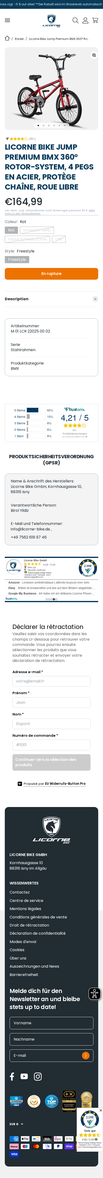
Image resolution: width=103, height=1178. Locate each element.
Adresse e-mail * (27, 672)
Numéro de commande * (35, 735)
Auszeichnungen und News (34, 966)
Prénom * (20, 693)
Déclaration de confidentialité (38, 933)
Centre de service (26, 900)
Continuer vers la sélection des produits (45, 762)
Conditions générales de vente (38, 917)
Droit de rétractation (29, 925)
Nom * (18, 714)
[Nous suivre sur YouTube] (24, 1076)
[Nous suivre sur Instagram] (38, 1076)
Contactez (20, 892)
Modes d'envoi (23, 941)
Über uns (18, 958)
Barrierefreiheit (24, 974)
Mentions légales (25, 908)
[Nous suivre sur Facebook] (12, 1076)
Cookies (17, 950)
